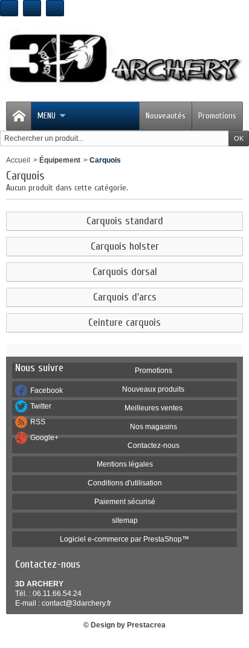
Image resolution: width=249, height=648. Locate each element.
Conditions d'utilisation (125, 483)
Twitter (40, 406)
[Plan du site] (55, 8)
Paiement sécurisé (124, 501)
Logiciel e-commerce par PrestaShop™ (124, 539)
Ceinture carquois (124, 323)
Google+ (44, 437)
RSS (37, 422)
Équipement (59, 160)
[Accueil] (19, 116)
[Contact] (32, 8)
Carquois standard (124, 221)
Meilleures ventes (153, 408)
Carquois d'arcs (125, 297)
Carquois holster (125, 247)
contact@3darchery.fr (76, 603)
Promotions (217, 116)
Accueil (18, 160)
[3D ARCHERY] (124, 58)
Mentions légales (125, 464)
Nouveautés (166, 116)
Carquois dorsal (124, 272)
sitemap (125, 520)
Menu (46, 116)
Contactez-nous (153, 445)
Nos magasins (153, 427)
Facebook (46, 390)
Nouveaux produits (153, 389)
